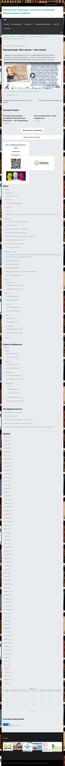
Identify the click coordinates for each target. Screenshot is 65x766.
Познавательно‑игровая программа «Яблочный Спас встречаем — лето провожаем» (46, 118)
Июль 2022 (7, 617)
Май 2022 (7, 624)
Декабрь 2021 (8, 643)
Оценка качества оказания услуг (14, 243)
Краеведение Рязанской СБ (14, 329)
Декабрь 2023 (8, 554)
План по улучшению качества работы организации (20, 236)
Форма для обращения (12, 264)
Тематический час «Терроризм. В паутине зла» (17, 419)
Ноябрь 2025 (8, 470)
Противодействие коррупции (13, 203)
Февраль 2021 (8, 679)
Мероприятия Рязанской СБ (15, 285)
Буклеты (7, 304)
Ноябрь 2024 (8, 514)
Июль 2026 (7, 440)
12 (24, 698)
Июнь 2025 (7, 488)
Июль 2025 (7, 485)
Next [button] (61, 119)
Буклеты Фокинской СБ (13, 311)
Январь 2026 (7, 463)
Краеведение (9, 326)
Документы (28, 24)
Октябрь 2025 (8, 474)
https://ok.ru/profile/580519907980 (57, 4)
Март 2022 (7, 632)
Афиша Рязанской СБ (13, 296)
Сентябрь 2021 (8, 654)
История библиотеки (11, 196)
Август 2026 (7, 437)
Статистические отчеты (12, 247)
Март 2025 (7, 499)
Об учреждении (16, 24)
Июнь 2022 (7, 621)
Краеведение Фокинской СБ (15, 333)
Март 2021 (7, 676)
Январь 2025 (7, 507)
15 (49, 698)
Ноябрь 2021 (8, 646)
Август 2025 (7, 481)
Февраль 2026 (8, 459)
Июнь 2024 (7, 532)
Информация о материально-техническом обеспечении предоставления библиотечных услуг (32, 214)
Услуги (7, 210)
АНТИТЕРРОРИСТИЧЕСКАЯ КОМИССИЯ (16, 221)
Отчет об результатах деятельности (16, 232)
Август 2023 (7, 569)
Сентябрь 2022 (8, 609)
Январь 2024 (7, 551)
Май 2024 (7, 536)
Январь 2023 (7, 595)
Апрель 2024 (7, 540)
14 (41, 698)
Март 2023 (7, 587)
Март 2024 (7, 543)
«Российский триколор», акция (13, 412)
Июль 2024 (7, 529)
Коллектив (8, 199)
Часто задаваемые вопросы (13, 275)
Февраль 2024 (8, 547)
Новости (56, 24)
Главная (6, 24)
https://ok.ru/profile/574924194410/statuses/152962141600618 (21, 91)
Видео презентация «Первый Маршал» (50, 100)
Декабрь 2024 (8, 510)
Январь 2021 (7, 683)
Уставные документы (11, 225)
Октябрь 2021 (8, 650)
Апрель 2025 (7, 496)
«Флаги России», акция (10, 416)
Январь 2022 (7, 639)
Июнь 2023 (7, 576)
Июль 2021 (7, 661)
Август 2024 (7, 525)
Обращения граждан (43, 24)
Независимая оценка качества (14, 240)
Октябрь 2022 (8, 606)
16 (58, 698)
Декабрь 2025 (8, 466)
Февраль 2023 (8, 591)
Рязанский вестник (12, 318)
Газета (7, 315)
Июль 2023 (7, 573)
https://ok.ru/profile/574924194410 (61, 4)
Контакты (7, 28)
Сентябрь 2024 (8, 521)
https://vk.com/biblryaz (59, 4)
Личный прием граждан (12, 260)
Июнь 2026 (7, 444)
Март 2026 (7, 455)
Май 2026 (7, 448)
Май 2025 (7, 492)
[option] (17, 117)
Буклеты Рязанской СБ (13, 307)
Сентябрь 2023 (8, 565)
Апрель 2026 (7, 452)
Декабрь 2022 (8, 598)
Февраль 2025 (8, 503)
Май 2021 (7, 668)
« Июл (32, 712)
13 (32, 698)
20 (32, 701)
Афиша (7, 293)
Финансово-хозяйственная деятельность (17, 229)
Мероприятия (9, 282)
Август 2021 (7, 657)
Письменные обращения (12, 268)
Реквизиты (8, 207)
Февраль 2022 (8, 635)
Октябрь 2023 (8, 562)
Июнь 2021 (7, 665)
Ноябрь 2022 (8, 602)
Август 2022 (7, 613)
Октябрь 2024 (8, 518)
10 (7, 698)
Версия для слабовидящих (33, 130)
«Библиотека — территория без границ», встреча (18, 423)
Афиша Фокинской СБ (13, 300)
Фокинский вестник (12, 322)
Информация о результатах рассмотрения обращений (21, 271)
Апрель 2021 (7, 672)
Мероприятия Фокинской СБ (18, 46)
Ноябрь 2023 (8, 558)
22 (49, 701)
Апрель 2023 (7, 584)
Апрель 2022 (7, 628)
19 (24, 701)
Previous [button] (4, 119)
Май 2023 (7, 580)
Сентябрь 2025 (8, 477)
